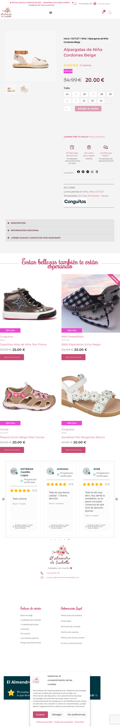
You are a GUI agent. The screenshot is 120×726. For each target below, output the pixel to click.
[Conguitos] (75, 202)
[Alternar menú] (50, 12)
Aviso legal (79, 722)
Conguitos (6, 336)
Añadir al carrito (88, 108)
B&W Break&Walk (72, 336)
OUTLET (75, 38)
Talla (67, 88)
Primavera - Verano (98, 195)
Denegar (57, 714)
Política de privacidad (63, 722)
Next (116, 499)
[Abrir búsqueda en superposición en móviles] (110, 12)
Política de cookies (44, 722)
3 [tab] (60, 539)
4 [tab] (64, 539)
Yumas (4, 429)
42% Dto (82, 195)
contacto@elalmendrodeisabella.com (62, 577)
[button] (78, 171)
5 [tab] (68, 539)
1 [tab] (51, 539)
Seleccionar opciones (12, 357)
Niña (84, 38)
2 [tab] (55, 539)
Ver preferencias (76, 714)
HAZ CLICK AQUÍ (84, 137)
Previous (3, 499)
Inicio (66, 38)
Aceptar (40, 714)
